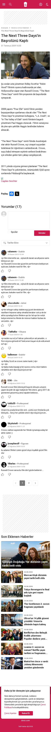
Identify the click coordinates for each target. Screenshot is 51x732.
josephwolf (13, 443)
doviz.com (25, 720)
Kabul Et (26, 713)
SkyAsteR (13, 423)
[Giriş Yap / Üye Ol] (40, 4)
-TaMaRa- (13, 331)
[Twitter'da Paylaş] (17, 194)
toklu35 (11, 403)
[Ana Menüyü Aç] (4, 4)
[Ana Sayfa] (25, 4)
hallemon (12, 354)
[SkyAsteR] (4, 424)
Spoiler (14, 232)
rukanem (12, 251)
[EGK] (4, 381)
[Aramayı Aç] (10, 4)
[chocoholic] (4, 304)
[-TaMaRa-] (4, 333)
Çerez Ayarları (10, 713)
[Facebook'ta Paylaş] (11, 194)
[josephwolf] (4, 444)
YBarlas (11, 463)
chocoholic (13, 303)
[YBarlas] (4, 465)
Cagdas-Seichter (9, 181)
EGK (10, 380)
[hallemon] (4, 356)
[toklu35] (4, 404)
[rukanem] (4, 252)
